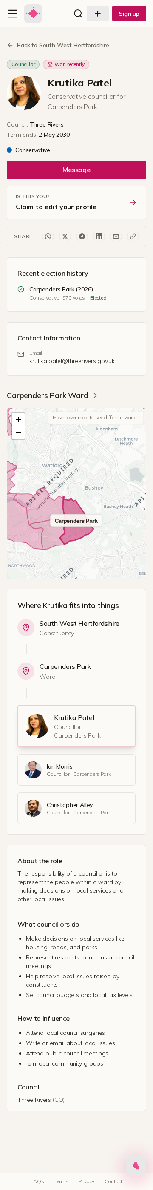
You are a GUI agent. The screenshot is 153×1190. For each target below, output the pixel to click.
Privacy (86, 1181)
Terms (61, 1181)
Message (76, 169)
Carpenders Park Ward (47, 395)
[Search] (78, 14)
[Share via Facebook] (82, 236)
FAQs (37, 1181)
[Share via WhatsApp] (48, 236)
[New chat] (98, 13)
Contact (113, 1181)
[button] (18, 419)
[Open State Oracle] (136, 1167)
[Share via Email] (116, 236)
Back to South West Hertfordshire (63, 45)
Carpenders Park (65, 666)
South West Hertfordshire (79, 623)
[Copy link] (133, 236)
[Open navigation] (13, 14)
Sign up (129, 13)
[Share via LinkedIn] (99, 236)
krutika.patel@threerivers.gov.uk (72, 361)
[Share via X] (65, 236)
